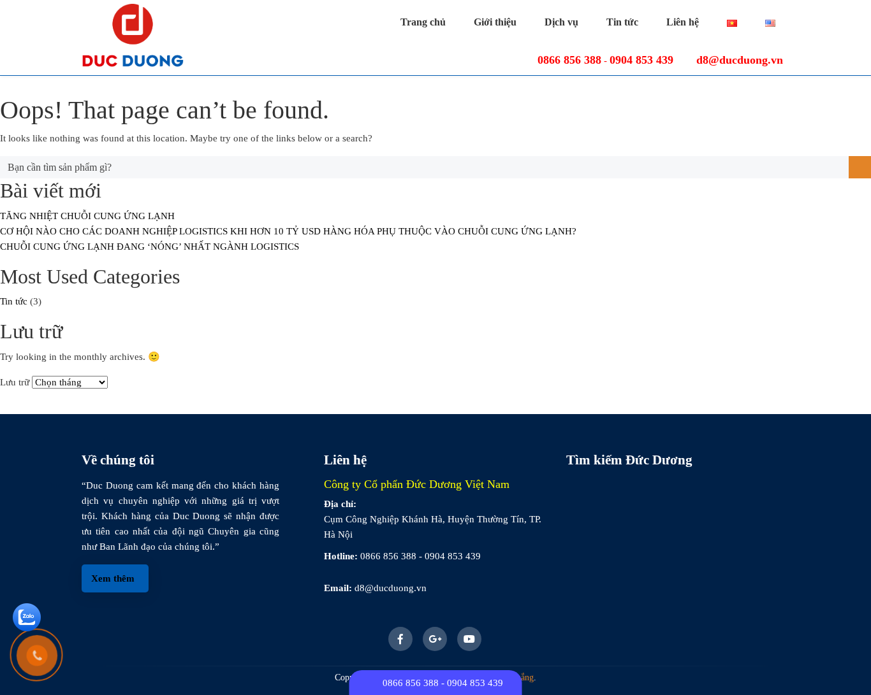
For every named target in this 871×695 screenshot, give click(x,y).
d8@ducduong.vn (739, 60)
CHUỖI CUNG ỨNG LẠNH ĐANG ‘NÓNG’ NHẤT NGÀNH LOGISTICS (149, 246)
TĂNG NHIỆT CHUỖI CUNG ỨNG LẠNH (87, 216)
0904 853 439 (641, 60)
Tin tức (622, 22)
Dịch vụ (561, 22)
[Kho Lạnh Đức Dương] (133, 37)
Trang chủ (423, 22)
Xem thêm (113, 578)
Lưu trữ (14, 382)
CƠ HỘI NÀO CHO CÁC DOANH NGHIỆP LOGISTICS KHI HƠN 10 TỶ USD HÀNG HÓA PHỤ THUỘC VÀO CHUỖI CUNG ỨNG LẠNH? (288, 231)
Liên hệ (682, 22)
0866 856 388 (569, 60)
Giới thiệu (495, 22)
